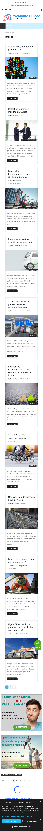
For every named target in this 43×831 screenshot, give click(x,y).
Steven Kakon (14, 53)
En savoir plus (19, 813)
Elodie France (14, 311)
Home (7, 32)
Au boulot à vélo (16, 434)
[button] (21, 816)
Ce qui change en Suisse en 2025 (21, 5)
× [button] (40, 801)
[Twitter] (6, 10)
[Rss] (10, 10)
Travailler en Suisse (29, 140)
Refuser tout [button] (32, 821)
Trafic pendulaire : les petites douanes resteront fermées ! (19, 304)
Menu (9, 26)
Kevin (12, 115)
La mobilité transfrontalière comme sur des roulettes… (20, 174)
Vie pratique (31, 208)
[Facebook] (2, 10)
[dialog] (21, 815)
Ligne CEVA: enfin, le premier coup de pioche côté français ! (20, 627)
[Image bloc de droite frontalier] (21, 712)
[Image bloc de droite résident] (21, 752)
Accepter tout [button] (11, 821)
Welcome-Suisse (15, 180)
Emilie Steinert (15, 246)
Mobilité (33, 78)
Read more (12, 98)
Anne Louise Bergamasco (18, 438)
